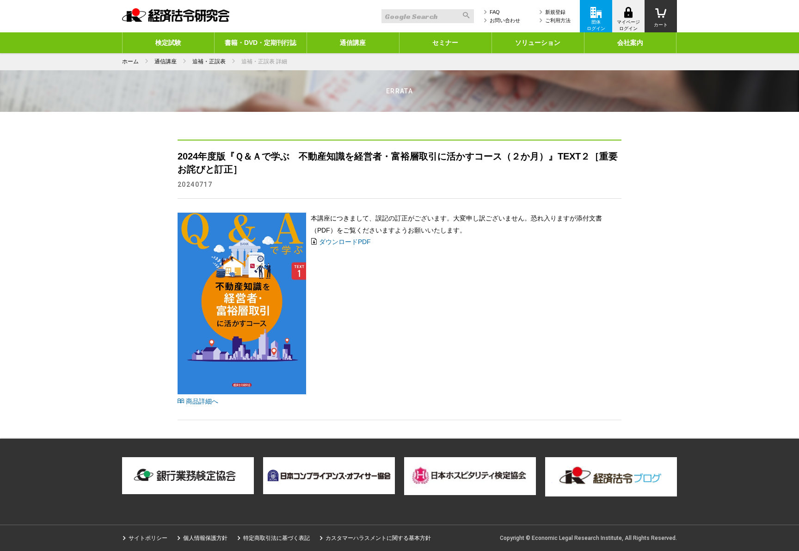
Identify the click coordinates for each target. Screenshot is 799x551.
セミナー (445, 42)
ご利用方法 (558, 20)
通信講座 (353, 42)
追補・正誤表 (209, 61)
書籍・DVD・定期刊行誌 (260, 42)
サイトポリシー (148, 538)
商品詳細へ (201, 401)
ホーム (130, 61)
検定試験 (168, 42)
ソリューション (537, 42)
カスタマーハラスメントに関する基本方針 (378, 538)
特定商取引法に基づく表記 (276, 538)
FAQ (495, 12)
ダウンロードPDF (345, 241)
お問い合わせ (505, 20)
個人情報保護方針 (205, 538)
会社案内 (630, 42)
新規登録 (555, 12)
